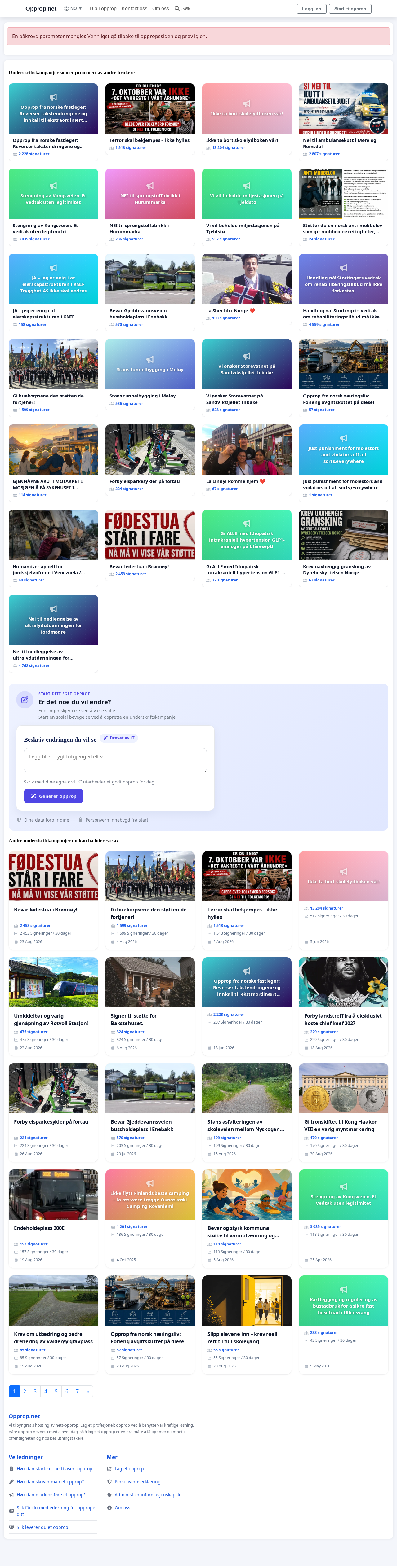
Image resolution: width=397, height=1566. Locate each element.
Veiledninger (26, 1457)
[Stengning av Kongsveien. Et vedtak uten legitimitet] (53, 207)
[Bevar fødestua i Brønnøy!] (150, 545)
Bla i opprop (103, 8)
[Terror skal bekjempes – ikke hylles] (150, 119)
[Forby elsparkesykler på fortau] (150, 460)
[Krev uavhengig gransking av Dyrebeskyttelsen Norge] (343, 548)
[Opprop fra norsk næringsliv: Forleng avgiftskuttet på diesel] (343, 378)
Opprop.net (40, 8)
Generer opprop (58, 796)
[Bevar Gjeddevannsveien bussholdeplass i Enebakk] (150, 292)
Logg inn (311, 8)
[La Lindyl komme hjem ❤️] (247, 460)
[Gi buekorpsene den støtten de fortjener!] (53, 378)
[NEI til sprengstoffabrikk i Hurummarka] (150, 207)
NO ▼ (76, 8)
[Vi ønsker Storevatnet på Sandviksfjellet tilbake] (247, 378)
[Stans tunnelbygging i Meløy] (150, 374)
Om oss (160, 8)
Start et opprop (350, 8)
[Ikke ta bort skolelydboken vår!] (247, 119)
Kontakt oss (134, 8)
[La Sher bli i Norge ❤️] (247, 289)
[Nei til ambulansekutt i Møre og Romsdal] (343, 122)
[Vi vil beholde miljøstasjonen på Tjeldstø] (247, 207)
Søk (185, 8)
